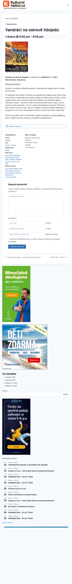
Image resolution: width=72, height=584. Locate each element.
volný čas (8, 161)
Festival (8, 380)
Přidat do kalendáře (14, 126)
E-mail (48, 229)
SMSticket (19, 159)
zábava (14, 161)
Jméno (48, 223)
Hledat (4, 391)
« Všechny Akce (11, 24)
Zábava (7, 150)
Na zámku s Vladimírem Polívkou (21, 506)
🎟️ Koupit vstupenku (13, 84)
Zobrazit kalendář (7, 522)
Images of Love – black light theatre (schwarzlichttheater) (31, 471)
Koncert (8, 383)
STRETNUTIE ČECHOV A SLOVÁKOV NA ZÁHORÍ (27, 465)
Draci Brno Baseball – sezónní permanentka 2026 (23, 257)
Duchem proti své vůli (17, 488)
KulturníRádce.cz (58, 115)
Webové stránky (51, 234)
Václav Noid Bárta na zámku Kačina (22, 494)
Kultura (12, 157)
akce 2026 (8, 155)
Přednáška (12, 159)
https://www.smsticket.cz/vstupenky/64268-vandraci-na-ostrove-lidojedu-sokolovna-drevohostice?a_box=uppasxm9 (13, 173)
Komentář (12, 218)
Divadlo (8, 377)
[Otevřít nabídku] (68, 4)
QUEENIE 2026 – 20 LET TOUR (20, 477)
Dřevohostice (16, 155)
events (7, 157)
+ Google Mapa (29, 147)
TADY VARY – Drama (57, 257)
